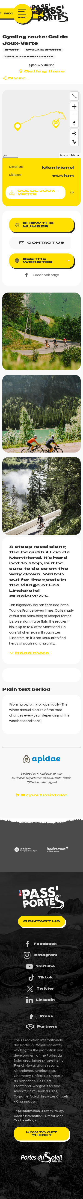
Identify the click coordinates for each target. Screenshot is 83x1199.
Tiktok (45, 977)
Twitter (45, 988)
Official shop (54, 1116)
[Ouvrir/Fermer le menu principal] (22, 14)
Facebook (45, 944)
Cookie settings (25, 1120)
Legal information (27, 1111)
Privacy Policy (52, 1111)
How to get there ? (41, 1134)
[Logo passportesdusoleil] (41, 897)
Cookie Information (28, 1116)
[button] (41, 331)
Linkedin (45, 1000)
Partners (47, 1026)
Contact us (41, 921)
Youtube (45, 966)
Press (46, 1016)
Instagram (45, 955)
